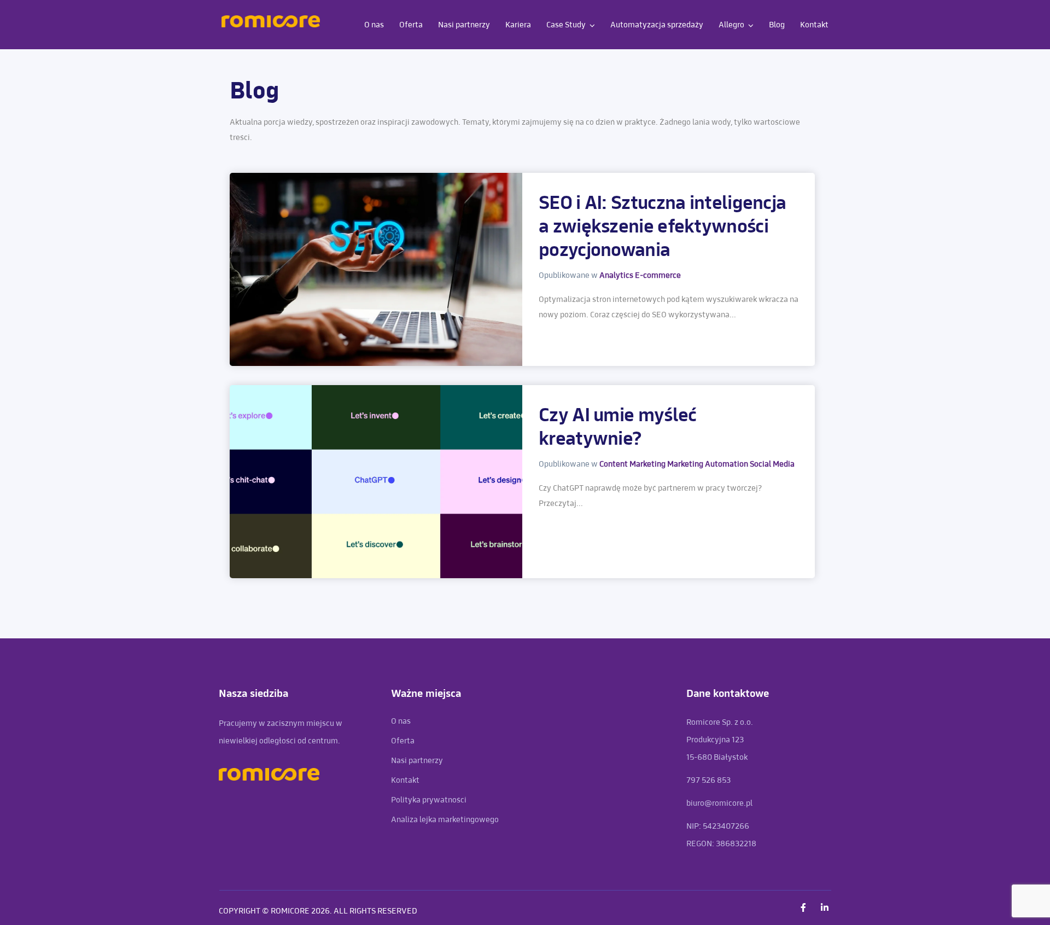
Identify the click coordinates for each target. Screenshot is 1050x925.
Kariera (518, 25)
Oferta (411, 25)
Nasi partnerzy (464, 25)
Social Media (772, 464)
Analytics (617, 275)
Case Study (566, 25)
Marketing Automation (708, 464)
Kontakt (814, 25)
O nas (374, 25)
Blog (777, 25)
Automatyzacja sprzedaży (656, 25)
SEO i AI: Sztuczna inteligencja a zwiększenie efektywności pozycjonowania (662, 227)
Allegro (731, 25)
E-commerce (658, 275)
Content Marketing (633, 464)
